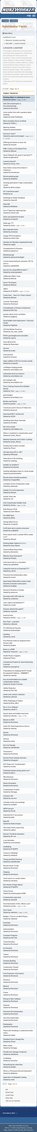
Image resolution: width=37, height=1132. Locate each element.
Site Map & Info (9, 1113)
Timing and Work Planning (12, 859)
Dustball (14, 586)
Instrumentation (8, 929)
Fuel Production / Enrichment (13, 973)
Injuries (5, 732)
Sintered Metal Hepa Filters (12, 549)
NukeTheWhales (17, 117)
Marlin (13, 518)
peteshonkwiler (16, 130)
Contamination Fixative (11, 789)
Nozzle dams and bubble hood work (15, 713)
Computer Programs (10, 935)
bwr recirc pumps (9, 427)
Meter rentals (7, 1045)
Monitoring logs (8, 255)
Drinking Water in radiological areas (16, 97)
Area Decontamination (11, 1018)
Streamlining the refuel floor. (13, 1064)
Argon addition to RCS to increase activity (17, 361)
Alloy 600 (6, 204)
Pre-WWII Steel (8, 515)
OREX (5, 289)
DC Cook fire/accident (11, 191)
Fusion (5, 992)
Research (6, 980)
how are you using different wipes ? (15, 270)
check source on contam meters (14, 878)
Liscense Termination (10, 301)
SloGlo (13, 618)
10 (6, 138)
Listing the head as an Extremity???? (16, 568)
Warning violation (9, 127)
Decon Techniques (9, 282)
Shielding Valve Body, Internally (14, 420)
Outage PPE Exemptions (12, 236)
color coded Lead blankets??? (13, 603)
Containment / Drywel (10, 967)
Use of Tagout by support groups (14, 210)
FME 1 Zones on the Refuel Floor (15, 149)
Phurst (13, 448)
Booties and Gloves (10, 401)
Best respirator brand (10, 229)
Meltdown (14, 179)
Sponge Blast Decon (10, 522)
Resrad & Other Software (12, 999)
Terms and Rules (17, 1125)
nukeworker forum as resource (13, 374)
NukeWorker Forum (14, 26)
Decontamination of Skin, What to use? (16, 904)
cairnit (13, 637)
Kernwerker (15, 467)
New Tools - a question (11, 622)
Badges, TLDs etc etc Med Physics (15, 916)
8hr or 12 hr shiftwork (10, 707)
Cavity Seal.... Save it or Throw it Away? (17, 295)
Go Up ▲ (26, 1125)
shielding (6, 634)
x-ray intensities (8, 840)
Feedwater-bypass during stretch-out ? (16, 770)
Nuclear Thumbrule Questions (13, 834)
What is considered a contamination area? (18, 433)
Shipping (6, 872)
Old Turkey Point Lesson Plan (13, 827)
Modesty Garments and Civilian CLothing (17, 439)
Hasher (13, 99)
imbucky (14, 675)
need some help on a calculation (14, 562)
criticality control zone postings (14, 802)
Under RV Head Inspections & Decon (16, 726)
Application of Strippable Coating (14, 1077)
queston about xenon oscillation (14, 314)
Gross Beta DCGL (9, 342)
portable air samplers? (11, 465)
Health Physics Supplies (11, 656)
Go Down (5, 88)
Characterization (9, 942)
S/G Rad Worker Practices (12, 329)
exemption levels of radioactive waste (16, 484)
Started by (14, 93)
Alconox (6, 348)
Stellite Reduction (9, 688)
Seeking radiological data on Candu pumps (18, 471)
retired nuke (15, 213)
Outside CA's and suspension (13, 490)
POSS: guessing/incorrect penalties (15, 335)
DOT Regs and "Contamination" (14, 764)
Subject (6, 93)
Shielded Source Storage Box (13, 1039)
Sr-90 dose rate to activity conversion (16, 528)
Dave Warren (15, 511)
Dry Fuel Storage (9, 745)
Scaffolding (7, 847)
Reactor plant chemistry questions (15, 477)
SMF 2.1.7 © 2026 (10, 1128)
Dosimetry (6, 923)
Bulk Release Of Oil (10, 509)
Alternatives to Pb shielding (12, 458)
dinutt (13, 225)
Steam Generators (9, 783)
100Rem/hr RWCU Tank (11, 276)
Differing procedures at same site (14, 142)
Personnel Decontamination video (15, 575)
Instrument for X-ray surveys (13, 815)
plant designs (8, 395)
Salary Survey (8, 891)
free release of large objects (13, 885)
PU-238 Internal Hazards (12, 628)
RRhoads (14, 454)
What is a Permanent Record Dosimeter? (17, 1071)
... (5, 138)
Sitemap (29, 1128)
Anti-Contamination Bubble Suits (14, 503)
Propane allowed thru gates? (13, 609)
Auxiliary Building (9, 961)
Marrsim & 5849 (8, 720)
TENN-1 (14, 123)
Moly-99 (6, 821)
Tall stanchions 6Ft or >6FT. (12, 452)
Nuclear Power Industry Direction (14, 758)
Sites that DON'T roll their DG (13, 414)
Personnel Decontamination (13, 1011)
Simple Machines (21, 1128)
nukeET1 (14, 709)
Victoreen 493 (8, 796)
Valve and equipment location (13, 217)
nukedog (14, 461)
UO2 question (8, 355)
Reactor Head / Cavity (11, 866)
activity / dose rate (9, 496)
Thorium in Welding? (10, 853)
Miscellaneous (8, 777)
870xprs (13, 558)
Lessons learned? (9, 161)
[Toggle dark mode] (29, 15)
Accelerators (7, 948)
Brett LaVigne (15, 187)
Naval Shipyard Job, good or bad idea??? (17, 155)
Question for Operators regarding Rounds (17, 242)
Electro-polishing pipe (11, 176)
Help (10, 1125)
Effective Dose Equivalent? (12, 556)
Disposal (6, 1005)
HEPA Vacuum (8, 808)
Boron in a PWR (9, 649)
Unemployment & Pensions (12, 248)
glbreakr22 (14, 157)
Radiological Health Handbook (14, 198)
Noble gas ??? (8, 223)
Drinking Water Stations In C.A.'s (14, 543)
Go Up (4, 1083)
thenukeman (15, 172)
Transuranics (7, 751)
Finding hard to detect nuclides (14, 446)
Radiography (7, 1024)
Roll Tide (14, 310)
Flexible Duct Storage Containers (15, 1052)
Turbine (6, 954)
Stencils (6, 739)
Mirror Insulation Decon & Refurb (14, 121)
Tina (12, 391)
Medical (6, 986)
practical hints (8, 615)
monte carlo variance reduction (14, 694)
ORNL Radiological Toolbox (13, 701)
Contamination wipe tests (12, 897)
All (24, 99)
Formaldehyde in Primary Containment (16, 308)
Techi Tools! (7, 910)
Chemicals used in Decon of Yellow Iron (17, 408)
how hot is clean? (9, 134)
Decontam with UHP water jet (13, 596)
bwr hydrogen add (9, 380)
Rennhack (14, 108)
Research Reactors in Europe (13, 590)
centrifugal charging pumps (12, 367)
